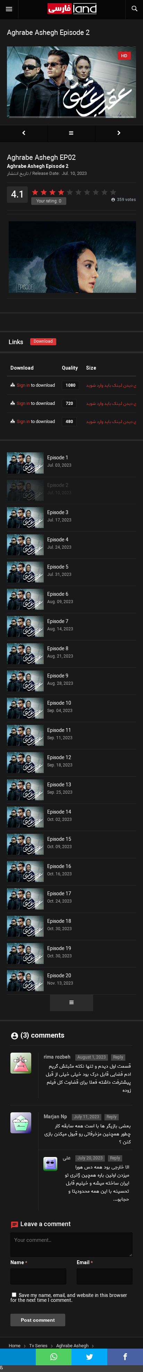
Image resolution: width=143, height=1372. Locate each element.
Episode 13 (59, 785)
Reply (118, 1057)
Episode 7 (57, 621)
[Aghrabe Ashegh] (71, 133)
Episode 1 (57, 458)
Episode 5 (57, 567)
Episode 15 (59, 839)
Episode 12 (59, 758)
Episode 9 (57, 676)
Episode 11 (59, 730)
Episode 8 (57, 649)
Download (43, 341)
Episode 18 (59, 921)
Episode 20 (59, 976)
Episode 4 (57, 540)
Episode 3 (57, 513)
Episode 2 (57, 485)
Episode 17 (59, 894)
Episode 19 (59, 948)
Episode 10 (59, 703)
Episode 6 (57, 594)
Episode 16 (59, 866)
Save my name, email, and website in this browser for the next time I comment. (68, 1298)
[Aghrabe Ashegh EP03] (119, 133)
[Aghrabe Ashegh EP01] (23, 133)
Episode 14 (59, 812)
